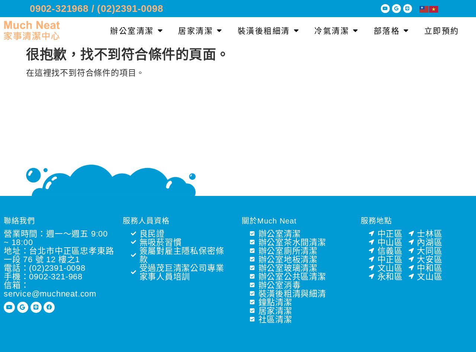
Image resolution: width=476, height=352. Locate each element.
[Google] (396, 8)
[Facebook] (49, 307)
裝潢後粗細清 (264, 30)
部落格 (387, 30)
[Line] (407, 8)
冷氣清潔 (331, 30)
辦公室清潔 (132, 30)
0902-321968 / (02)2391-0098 (96, 8)
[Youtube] (385, 8)
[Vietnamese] (434, 8)
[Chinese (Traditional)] (424, 8)
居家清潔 (195, 30)
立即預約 (441, 30)
